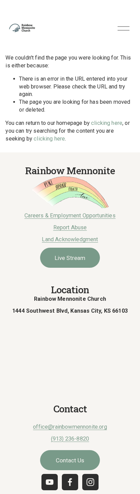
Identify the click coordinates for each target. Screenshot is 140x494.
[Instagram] (90, 482)
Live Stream (70, 257)
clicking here (106, 123)
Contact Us (70, 460)
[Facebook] (70, 482)
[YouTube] (49, 482)
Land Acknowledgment (70, 239)
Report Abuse (70, 227)
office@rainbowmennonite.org (70, 427)
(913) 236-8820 (70, 438)
